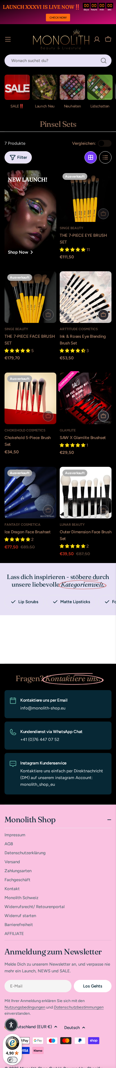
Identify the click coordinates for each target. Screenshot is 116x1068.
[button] (11, 1025)
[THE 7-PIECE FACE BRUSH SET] (30, 297)
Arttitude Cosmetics (79, 329)
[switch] (12, 1060)
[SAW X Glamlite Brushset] (85, 398)
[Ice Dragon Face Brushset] (30, 492)
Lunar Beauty (72, 525)
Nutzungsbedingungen (25, 1007)
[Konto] (96, 39)
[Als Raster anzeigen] (90, 157)
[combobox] (58, 60)
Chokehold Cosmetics (25, 430)
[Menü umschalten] (8, 39)
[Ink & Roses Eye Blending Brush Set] (85, 297)
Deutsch (72, 1027)
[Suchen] (103, 60)
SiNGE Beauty (71, 228)
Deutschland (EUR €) (32, 1026)
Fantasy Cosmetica (23, 525)
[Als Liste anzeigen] (105, 157)
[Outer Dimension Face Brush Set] (85, 492)
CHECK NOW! (58, 17)
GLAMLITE (68, 430)
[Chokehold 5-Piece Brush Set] (30, 398)
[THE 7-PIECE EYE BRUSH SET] (85, 196)
